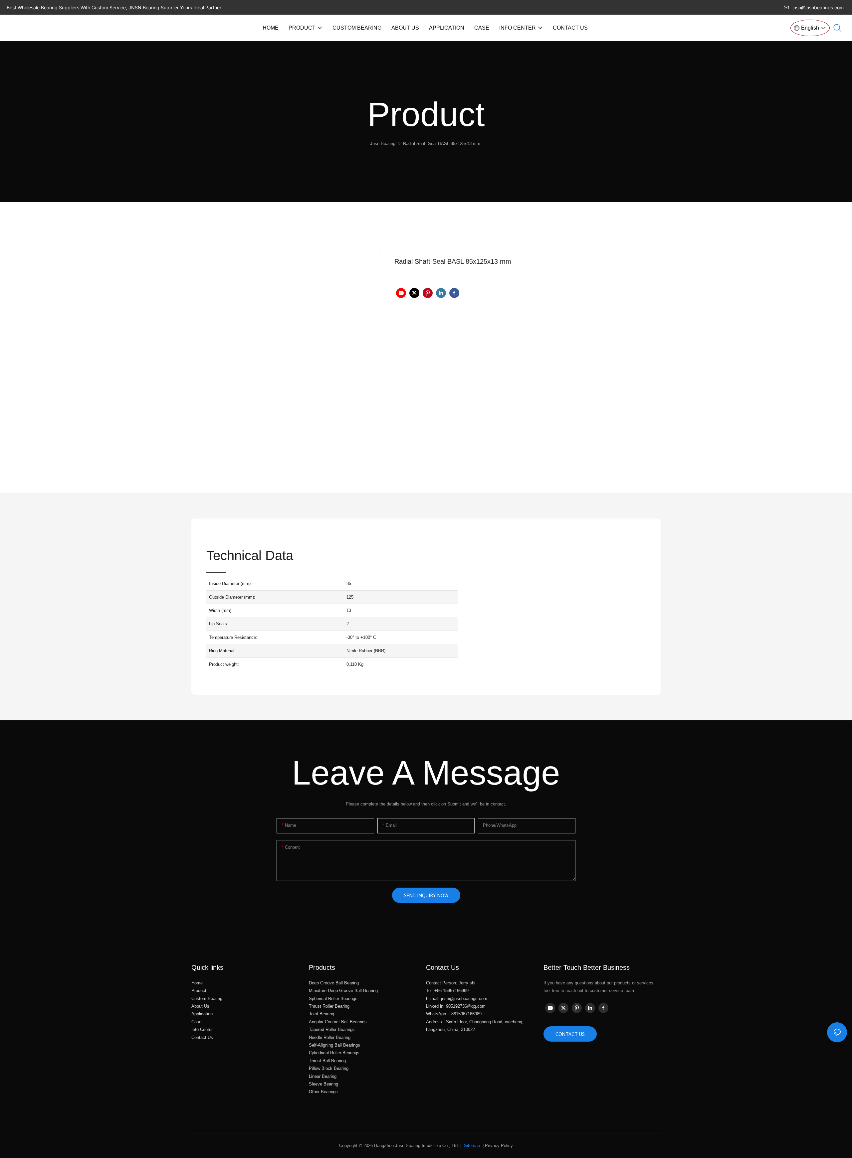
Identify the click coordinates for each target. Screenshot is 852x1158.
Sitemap (471, 1145)
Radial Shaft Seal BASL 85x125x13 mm (441, 143)
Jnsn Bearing (382, 143)
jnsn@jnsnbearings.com (818, 7)
